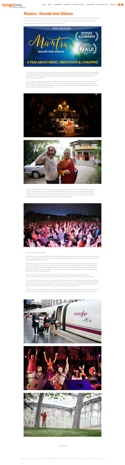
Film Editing (90, 5)
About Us (113, 5)
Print (50, 5)
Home (44, 5)
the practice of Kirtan (85, 85)
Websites (67, 5)
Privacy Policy (101, 458)
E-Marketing (58, 5)
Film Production (102, 5)
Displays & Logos (78, 5)
